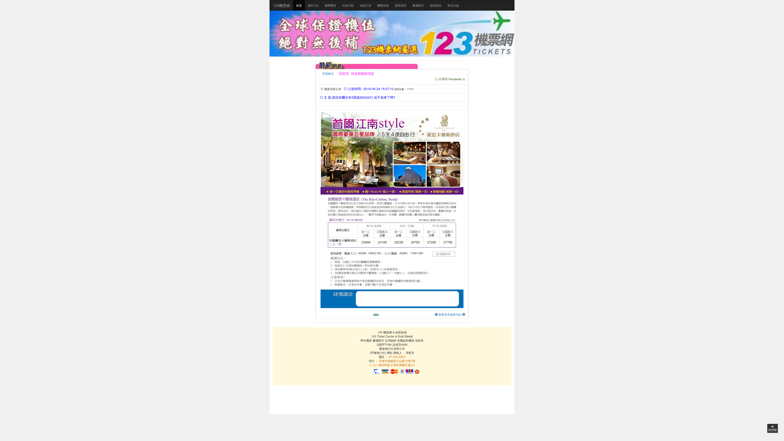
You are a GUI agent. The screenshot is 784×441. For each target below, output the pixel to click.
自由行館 (348, 5)
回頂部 (772, 430)
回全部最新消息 (362, 73)
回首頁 (344, 73)
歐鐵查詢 (435, 5)
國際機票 (330, 5)
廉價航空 (418, 5)
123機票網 (281, 5)
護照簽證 (400, 5)
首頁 (299, 5)
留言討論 (453, 5)
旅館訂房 (365, 5)
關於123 (313, 5)
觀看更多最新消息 (450, 314)
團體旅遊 (383, 5)
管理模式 (328, 73)
